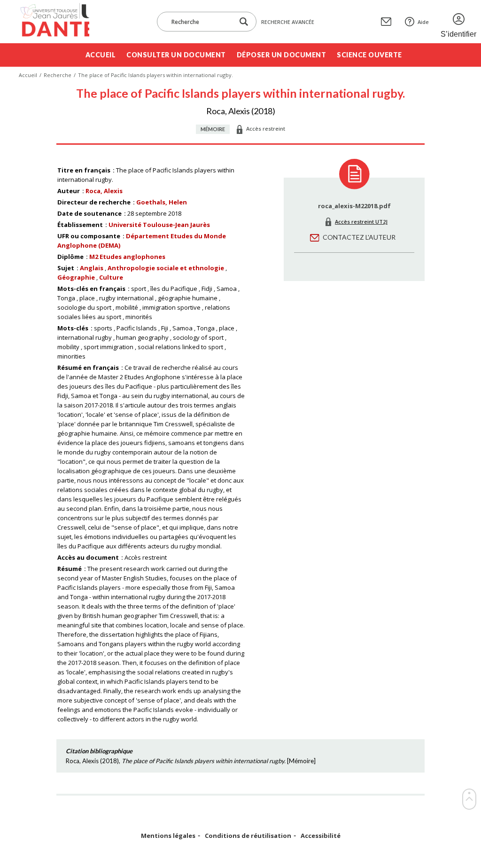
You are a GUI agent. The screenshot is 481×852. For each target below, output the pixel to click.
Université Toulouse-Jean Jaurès (159, 224)
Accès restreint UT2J (361, 221)
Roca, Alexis (104, 191)
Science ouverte (369, 55)
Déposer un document (281, 55)
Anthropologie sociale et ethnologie (166, 268)
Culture (111, 277)
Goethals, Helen (161, 202)
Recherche (57, 74)
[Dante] (54, 21)
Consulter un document (176, 55)
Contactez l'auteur (359, 237)
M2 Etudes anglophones (127, 256)
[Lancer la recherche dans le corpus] (243, 22)
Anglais (91, 268)
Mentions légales (168, 835)
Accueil (100, 55)
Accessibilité (321, 835)
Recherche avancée (287, 21)
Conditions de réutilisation (248, 835)
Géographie (76, 277)
